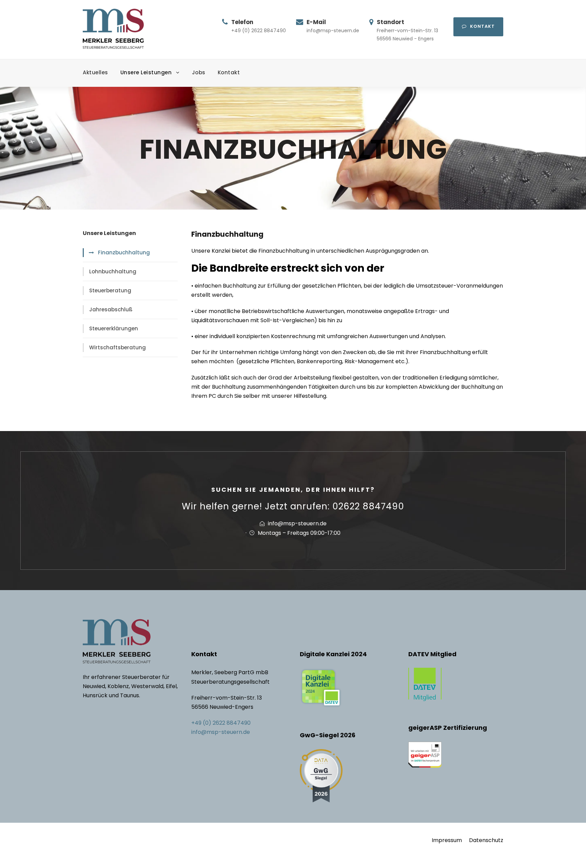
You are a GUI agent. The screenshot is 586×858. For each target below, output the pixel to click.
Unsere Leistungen (146, 72)
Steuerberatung (110, 290)
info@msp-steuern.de (220, 732)
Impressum (447, 840)
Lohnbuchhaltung (112, 271)
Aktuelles (95, 72)
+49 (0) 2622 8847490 (221, 723)
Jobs (199, 72)
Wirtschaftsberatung (117, 347)
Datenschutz (486, 840)
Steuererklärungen (113, 328)
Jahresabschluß (111, 309)
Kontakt (482, 26)
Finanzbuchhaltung (124, 252)
